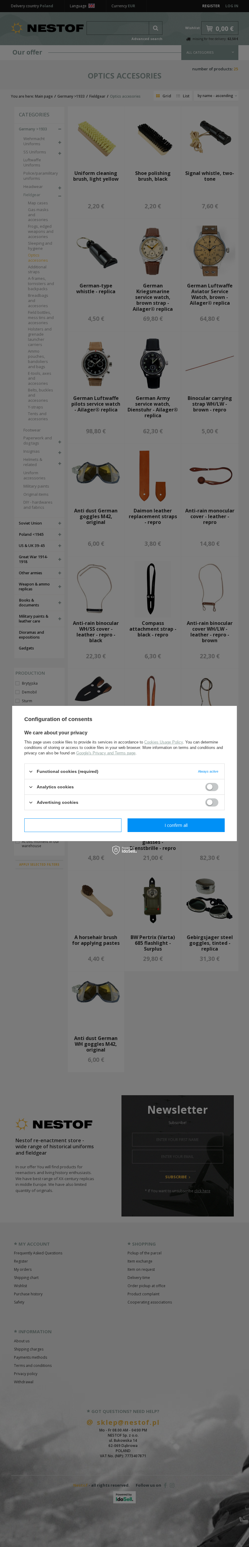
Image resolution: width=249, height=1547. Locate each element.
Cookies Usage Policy (163, 742)
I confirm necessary (73, 825)
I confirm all (176, 825)
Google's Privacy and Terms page (105, 753)
